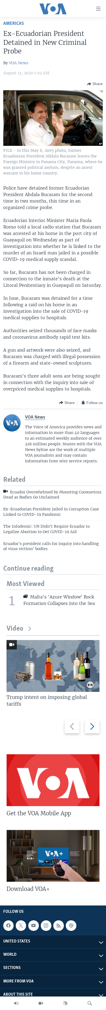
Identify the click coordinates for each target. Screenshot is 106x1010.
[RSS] (58, 925)
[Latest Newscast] (16, 1003)
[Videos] (41, 1003)
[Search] (90, 1003)
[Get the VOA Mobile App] (53, 780)
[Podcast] (71, 925)
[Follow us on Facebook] (8, 925)
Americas (13, 23)
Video (15, 628)
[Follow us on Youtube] (33, 925)
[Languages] (65, 1003)
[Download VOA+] (53, 856)
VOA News (18, 62)
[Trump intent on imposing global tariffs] (53, 666)
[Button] (95, 84)
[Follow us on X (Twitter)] (21, 925)
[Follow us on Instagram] (46, 925)
